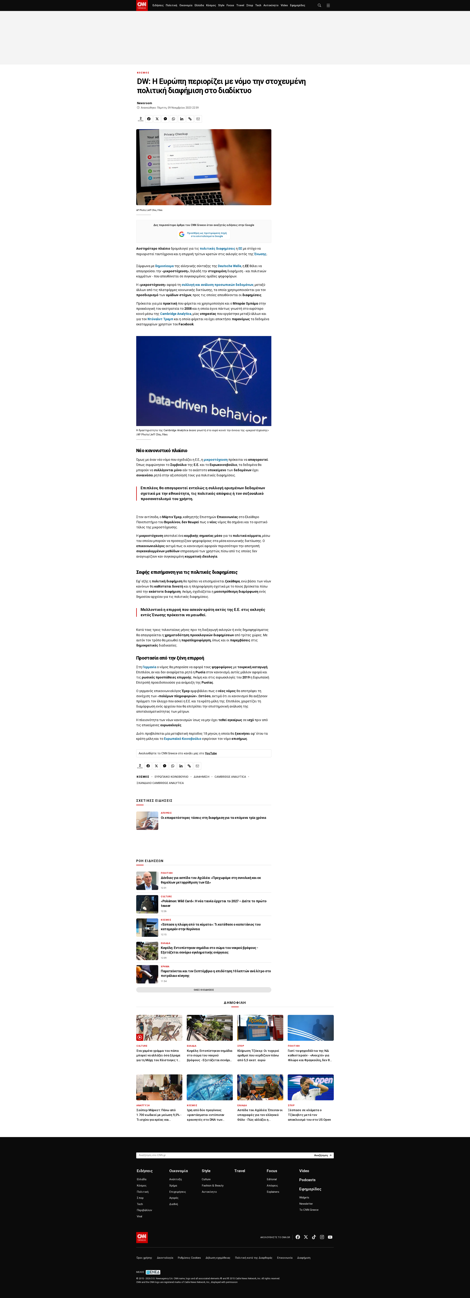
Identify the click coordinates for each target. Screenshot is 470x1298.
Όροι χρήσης (144, 1257)
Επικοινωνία (284, 1257)
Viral (139, 1216)
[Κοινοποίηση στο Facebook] (149, 119)
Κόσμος (211, 5)
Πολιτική (171, 5)
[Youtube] (330, 1237)
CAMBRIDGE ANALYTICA (230, 776)
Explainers (273, 1191)
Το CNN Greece (309, 1209)
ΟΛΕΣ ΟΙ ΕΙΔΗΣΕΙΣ (204, 989)
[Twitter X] (306, 1237)
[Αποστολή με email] (198, 119)
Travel (240, 5)
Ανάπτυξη (175, 1179)
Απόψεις (272, 1185)
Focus (230, 5)
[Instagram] (322, 1237)
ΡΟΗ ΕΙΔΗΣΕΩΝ (150, 861)
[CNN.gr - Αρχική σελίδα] (142, 1237)
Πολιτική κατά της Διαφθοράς (253, 1257)
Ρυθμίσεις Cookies (189, 1257)
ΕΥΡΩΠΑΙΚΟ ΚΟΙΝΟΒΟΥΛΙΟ (171, 776)
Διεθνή (173, 1204)
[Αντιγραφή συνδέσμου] (190, 119)
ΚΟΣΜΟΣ (143, 72)
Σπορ (249, 5)
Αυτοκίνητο (271, 5)
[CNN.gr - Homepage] (142, 5)
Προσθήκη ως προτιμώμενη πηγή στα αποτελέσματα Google (207, 234)
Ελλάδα (199, 5)
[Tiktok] (314, 1237)
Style (221, 5)
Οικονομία (185, 5)
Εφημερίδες (297, 5)
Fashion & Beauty (212, 1185)
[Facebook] (298, 1237)
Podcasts (307, 1180)
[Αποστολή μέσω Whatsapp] (173, 119)
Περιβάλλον (144, 1210)
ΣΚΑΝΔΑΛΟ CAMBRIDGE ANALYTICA (160, 783)
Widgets (304, 1197)
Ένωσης (260, 254)
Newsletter (306, 1203)
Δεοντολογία (165, 1257)
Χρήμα (173, 1185)
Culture (206, 1179)
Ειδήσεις (158, 5)
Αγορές (173, 1198)
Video (284, 5)
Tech (258, 5)
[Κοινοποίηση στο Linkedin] (181, 119)
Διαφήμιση (303, 1257)
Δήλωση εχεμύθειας (218, 1257)
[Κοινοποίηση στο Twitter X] (157, 119)
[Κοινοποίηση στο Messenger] (165, 119)
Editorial (272, 1179)
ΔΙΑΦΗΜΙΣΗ (201, 776)
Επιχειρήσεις (177, 1191)
